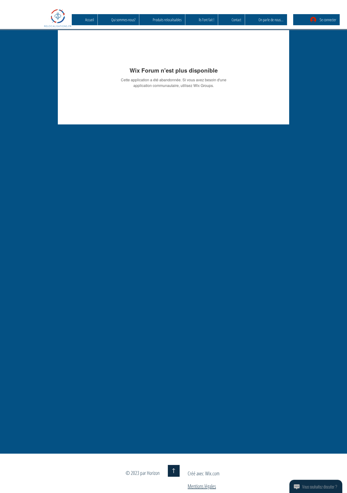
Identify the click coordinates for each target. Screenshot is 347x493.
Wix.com (212, 473)
